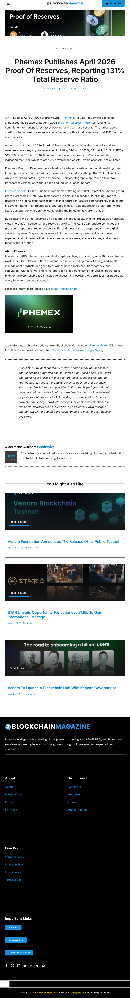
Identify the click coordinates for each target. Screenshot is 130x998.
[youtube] (25, 965)
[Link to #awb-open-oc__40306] (8, 3)
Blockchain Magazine (46, 992)
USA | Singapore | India (76, 992)
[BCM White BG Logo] (65, 3)
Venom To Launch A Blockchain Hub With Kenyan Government (62, 688)
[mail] (43, 965)
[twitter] (12, 965)
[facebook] (6, 965)
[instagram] (18, 965)
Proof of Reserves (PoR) (74, 122)
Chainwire (82, 88)
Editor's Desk (32, 547)
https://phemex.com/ (65, 288)
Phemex (70, 117)
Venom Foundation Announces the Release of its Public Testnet (63, 541)
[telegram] (37, 965)
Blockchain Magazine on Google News (77, 350)
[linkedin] (31, 965)
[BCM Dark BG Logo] (47, 725)
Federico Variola (15, 191)
